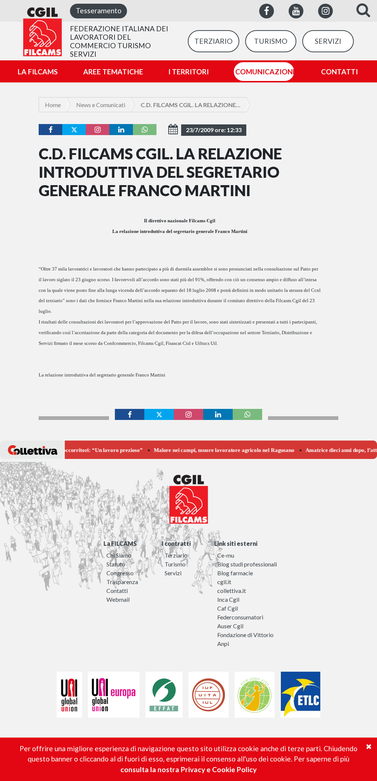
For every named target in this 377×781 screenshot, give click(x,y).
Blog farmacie (235, 572)
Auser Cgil (230, 625)
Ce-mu (225, 555)
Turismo (175, 564)
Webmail (118, 599)
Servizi (173, 572)
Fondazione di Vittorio (245, 634)
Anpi (223, 643)
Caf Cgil (227, 608)
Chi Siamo (118, 555)
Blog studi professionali (247, 564)
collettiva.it (231, 590)
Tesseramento (98, 10)
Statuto (115, 564)
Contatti (117, 590)
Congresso (120, 572)
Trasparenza (122, 581)
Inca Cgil (228, 599)
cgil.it (224, 581)
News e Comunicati (100, 104)
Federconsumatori (240, 617)
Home (53, 104)
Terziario (176, 555)
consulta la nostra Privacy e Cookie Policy (188, 769)
